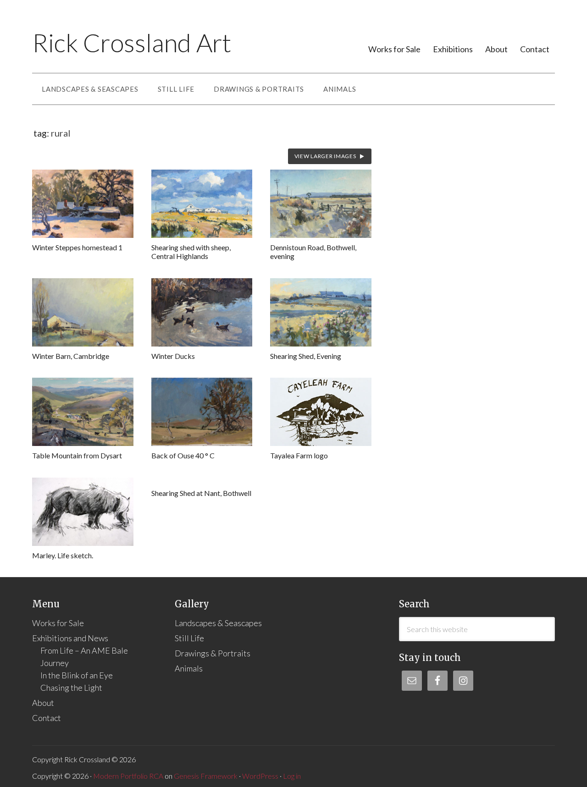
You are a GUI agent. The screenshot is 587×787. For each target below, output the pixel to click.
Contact (534, 49)
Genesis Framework (206, 775)
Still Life (189, 638)
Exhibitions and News (70, 638)
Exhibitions (453, 49)
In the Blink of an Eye (76, 675)
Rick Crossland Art (131, 43)
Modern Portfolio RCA (128, 775)
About (496, 49)
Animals (189, 668)
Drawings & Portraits (212, 653)
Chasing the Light (71, 687)
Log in (292, 775)
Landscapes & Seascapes (218, 623)
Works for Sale (394, 49)
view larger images (325, 156)
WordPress (260, 775)
